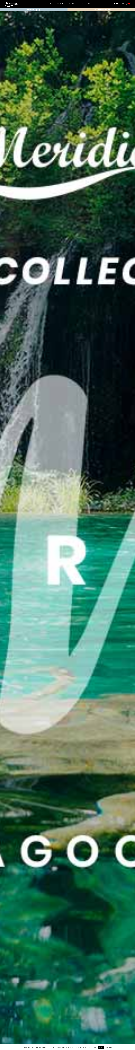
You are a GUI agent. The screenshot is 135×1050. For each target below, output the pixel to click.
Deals (44, 3)
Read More (108, 1047)
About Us (79, 3)
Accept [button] (101, 1047)
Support (89, 3)
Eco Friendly (60, 3)
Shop (51, 3)
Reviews (71, 3)
